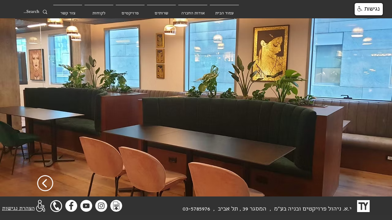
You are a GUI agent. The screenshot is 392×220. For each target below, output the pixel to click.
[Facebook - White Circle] (71, 206)
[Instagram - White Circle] (101, 206)
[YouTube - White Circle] (86, 206)
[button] (369, 9)
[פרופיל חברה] (116, 206)
